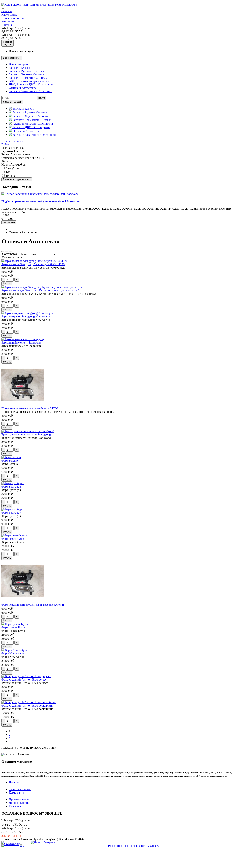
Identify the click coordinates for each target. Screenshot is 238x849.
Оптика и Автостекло (23, 87)
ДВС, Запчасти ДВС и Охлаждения (31, 84)
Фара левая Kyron (12, 538)
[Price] (10, 251)
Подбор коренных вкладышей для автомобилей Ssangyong (40, 201)
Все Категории (18, 64)
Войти (5, 144)
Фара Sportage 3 (11, 486)
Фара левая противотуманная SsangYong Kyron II (32, 604)
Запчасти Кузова (19, 67)
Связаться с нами (20, 789)
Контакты (7, 21)
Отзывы (6, 11)
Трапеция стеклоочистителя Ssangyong (26, 434)
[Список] (6, 251)
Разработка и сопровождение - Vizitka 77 (134, 845)
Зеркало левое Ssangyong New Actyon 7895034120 (33, 264)
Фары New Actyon (13, 653)
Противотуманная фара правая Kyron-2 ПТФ (30, 408)
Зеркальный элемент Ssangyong (21, 342)
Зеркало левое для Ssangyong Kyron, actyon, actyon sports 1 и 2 (40, 290)
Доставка (7, 24)
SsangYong (12, 168)
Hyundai (10, 175)
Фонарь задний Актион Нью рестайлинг (27, 705)
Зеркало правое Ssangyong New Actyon (26, 316)
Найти (41, 97)
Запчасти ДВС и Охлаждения (31, 127)
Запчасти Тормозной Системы (28, 77)
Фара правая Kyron (13, 627)
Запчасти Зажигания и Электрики (30, 91)
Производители (19, 799)
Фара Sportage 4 (11, 512)
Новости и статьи (12, 18)
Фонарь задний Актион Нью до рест (24, 679)
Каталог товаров (12, 101)
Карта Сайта (9, 14)
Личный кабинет (12, 141)
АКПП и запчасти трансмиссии (29, 81)
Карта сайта (16, 792)
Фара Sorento (9, 460)
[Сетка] (2, 251)
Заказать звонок (11, 835)
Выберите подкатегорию (16, 179)
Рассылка (15, 806)
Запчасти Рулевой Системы (26, 71)
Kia (7, 172)
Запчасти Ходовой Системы (27, 74)
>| (10, 741)
